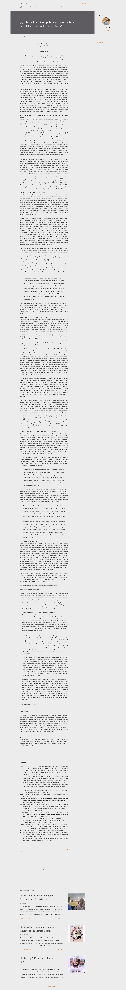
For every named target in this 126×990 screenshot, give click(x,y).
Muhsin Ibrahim (106, 28)
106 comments (27, 918)
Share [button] (76, 41)
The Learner (24, 4)
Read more (60, 918)
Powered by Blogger (53, 986)
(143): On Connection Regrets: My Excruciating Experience (39, 897)
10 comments (27, 949)
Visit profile (106, 30)
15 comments (27, 980)
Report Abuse (100, 42)
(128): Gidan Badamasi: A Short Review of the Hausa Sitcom (38, 928)
